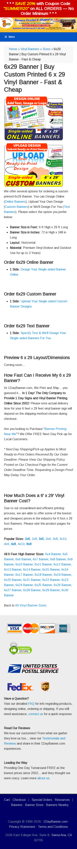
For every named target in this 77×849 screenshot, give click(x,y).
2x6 (27, 539)
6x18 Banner (43, 574)
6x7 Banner (40, 559)
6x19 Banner (62, 574)
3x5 (41, 539)
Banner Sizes (34, 805)
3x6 (48, 539)
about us (43, 778)
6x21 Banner (31, 580)
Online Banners (15, 201)
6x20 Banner (12, 580)
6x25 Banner (43, 585)
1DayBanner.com (55, 821)
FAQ (31, 703)
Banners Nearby (57, 805)
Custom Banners (16, 206)
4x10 (21, 544)
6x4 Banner (53, 554)
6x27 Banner (12, 590)
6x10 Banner (24, 564)
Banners (17, 805)
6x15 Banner (51, 569)
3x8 (55, 539)
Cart (7, 799)
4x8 (13, 544)
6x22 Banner (51, 580)
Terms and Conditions (53, 826)
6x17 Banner (24, 574)
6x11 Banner (43, 564)
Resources (62, 799)
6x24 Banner (24, 585)
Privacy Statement (22, 826)
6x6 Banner (23, 559)
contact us (35, 714)
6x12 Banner (62, 564)
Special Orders (42, 799)
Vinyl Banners (30, 49)
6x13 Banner (12, 569)
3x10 (62, 539)
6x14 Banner (31, 569)
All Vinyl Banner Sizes (30, 605)
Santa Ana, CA (61, 835)
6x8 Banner (58, 559)
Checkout (19, 799)
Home (13, 49)
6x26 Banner (62, 585)
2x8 (34, 539)
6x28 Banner (31, 590)
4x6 (6, 544)
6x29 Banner (51, 590)
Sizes (46, 49)
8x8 (29, 544)
